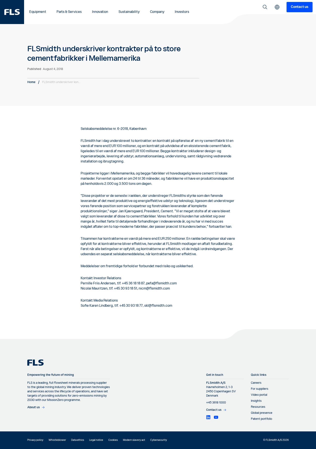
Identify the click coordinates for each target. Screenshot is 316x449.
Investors (182, 12)
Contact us (299, 7)
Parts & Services (69, 12)
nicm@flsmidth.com (154, 288)
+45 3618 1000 (216, 402)
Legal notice (96, 440)
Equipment (37, 12)
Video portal (259, 395)
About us (33, 407)
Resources (258, 407)
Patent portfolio (261, 419)
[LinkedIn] (208, 417)
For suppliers (259, 389)
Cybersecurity (158, 440)
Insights (256, 401)
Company (157, 12)
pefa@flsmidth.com (161, 283)
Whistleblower (57, 440)
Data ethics (77, 440)
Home (31, 82)
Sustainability (129, 12)
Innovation (100, 12)
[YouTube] (216, 417)
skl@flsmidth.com (158, 305)
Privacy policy (35, 440)
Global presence (261, 413)
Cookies (113, 440)
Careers (256, 383)
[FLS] (12, 12)
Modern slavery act (134, 440)
